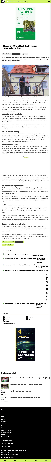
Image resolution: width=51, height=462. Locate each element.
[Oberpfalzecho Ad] (17, 1)
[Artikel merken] (26, 54)
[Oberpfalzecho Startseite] (3, 2)
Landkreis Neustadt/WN (8, 241)
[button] (45, 460)
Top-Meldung (10, 244)
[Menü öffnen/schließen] (49, 1)
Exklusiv (4, 244)
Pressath (16, 241)
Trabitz (21, 241)
